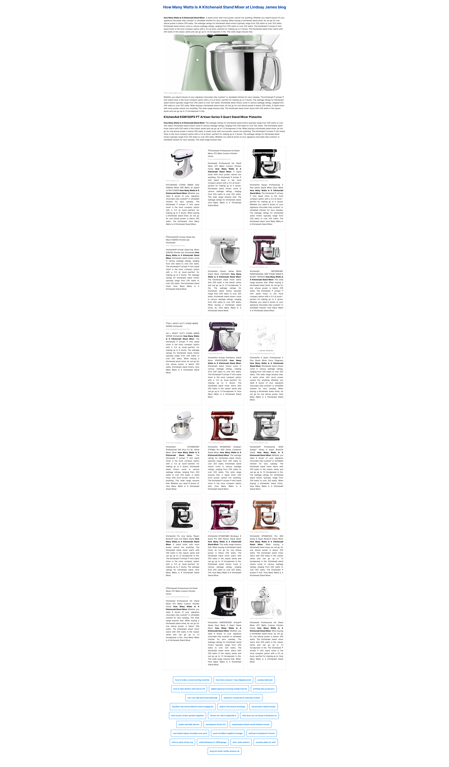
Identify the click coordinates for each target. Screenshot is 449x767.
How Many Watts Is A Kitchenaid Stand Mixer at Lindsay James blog (224, 7)
